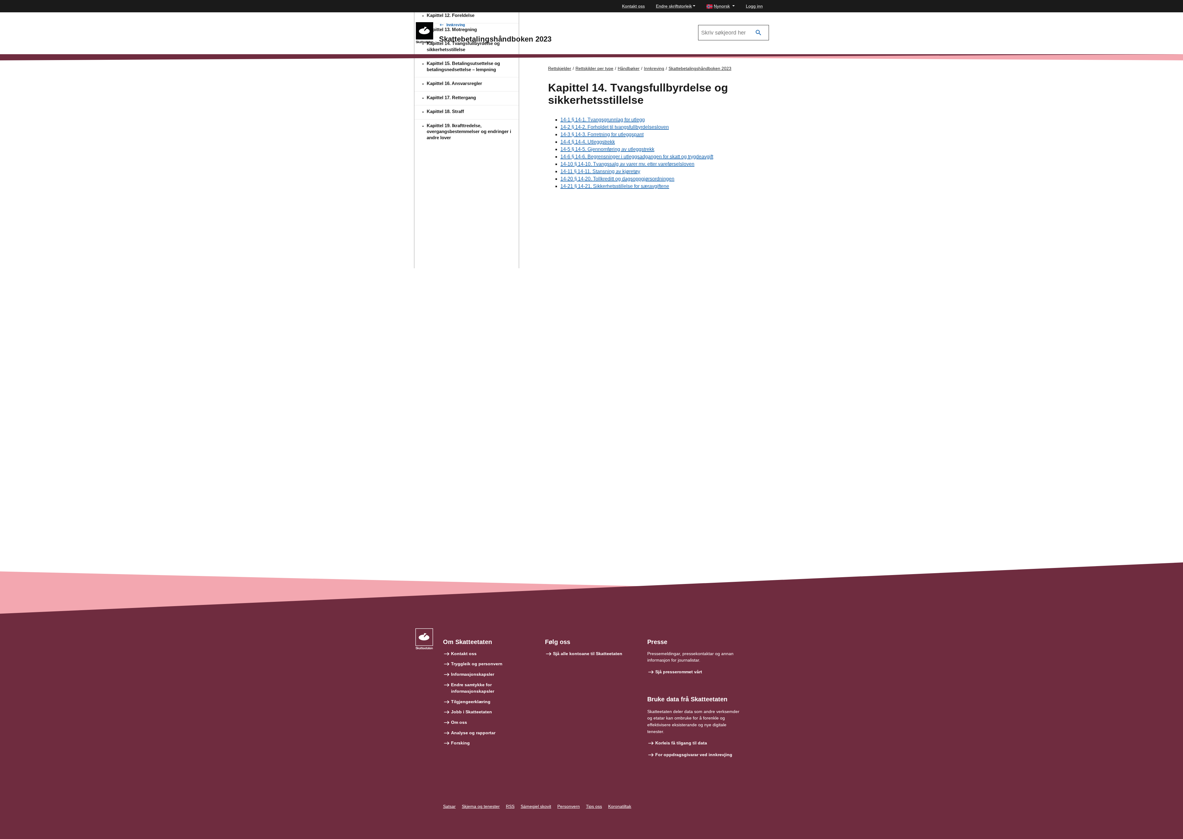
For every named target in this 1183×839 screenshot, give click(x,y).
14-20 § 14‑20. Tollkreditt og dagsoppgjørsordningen (617, 178)
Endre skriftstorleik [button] (674, 6)
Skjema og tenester (481, 806)
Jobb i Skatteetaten (471, 711)
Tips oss (594, 806)
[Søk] (758, 33)
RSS (510, 806)
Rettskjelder (559, 68)
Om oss (459, 722)
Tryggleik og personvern (476, 663)
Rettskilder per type (594, 68)
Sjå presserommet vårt (678, 671)
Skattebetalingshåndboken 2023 (700, 68)
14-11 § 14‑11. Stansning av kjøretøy (600, 171)
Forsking (460, 742)
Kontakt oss (633, 6)
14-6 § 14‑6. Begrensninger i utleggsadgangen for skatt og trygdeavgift (636, 156)
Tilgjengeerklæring (470, 701)
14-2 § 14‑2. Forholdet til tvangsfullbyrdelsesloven (614, 127)
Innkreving (455, 25)
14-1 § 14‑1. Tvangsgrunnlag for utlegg (602, 119)
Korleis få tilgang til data (681, 742)
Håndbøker (629, 68)
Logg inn (754, 6)
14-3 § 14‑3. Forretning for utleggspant (602, 134)
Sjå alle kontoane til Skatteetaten (587, 653)
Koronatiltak (619, 806)
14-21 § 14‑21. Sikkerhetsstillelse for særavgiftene (614, 186)
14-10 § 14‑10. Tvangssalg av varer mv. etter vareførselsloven (627, 164)
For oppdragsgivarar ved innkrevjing (693, 754)
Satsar (449, 806)
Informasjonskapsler (472, 674)
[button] (720, 6)
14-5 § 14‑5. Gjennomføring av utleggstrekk (607, 149)
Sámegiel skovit (536, 806)
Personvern (568, 806)
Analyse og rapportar (473, 732)
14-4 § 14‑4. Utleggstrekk (587, 141)
